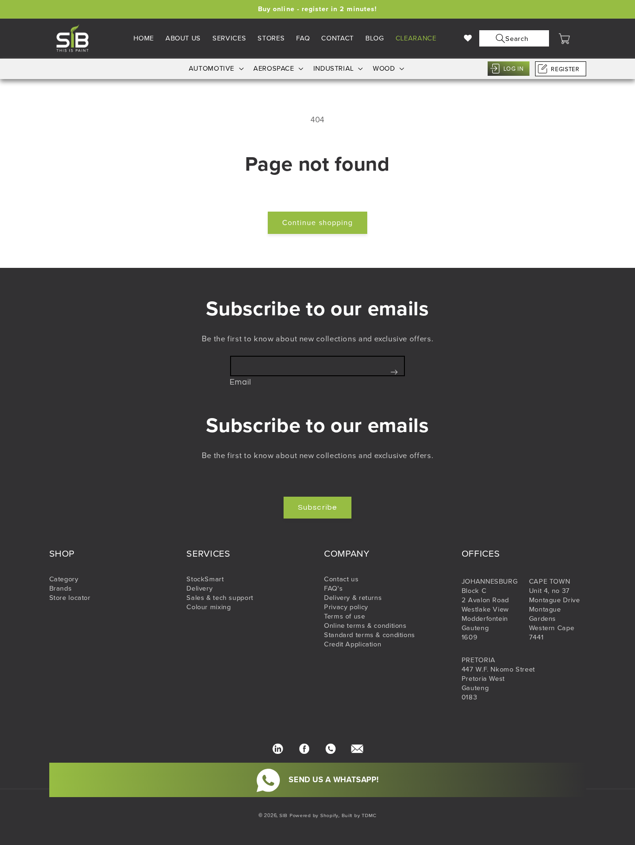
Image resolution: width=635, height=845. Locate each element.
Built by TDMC (359, 815)
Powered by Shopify (314, 815)
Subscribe (317, 507)
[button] (512, 38)
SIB (283, 815)
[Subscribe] (394, 371)
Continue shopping (317, 222)
